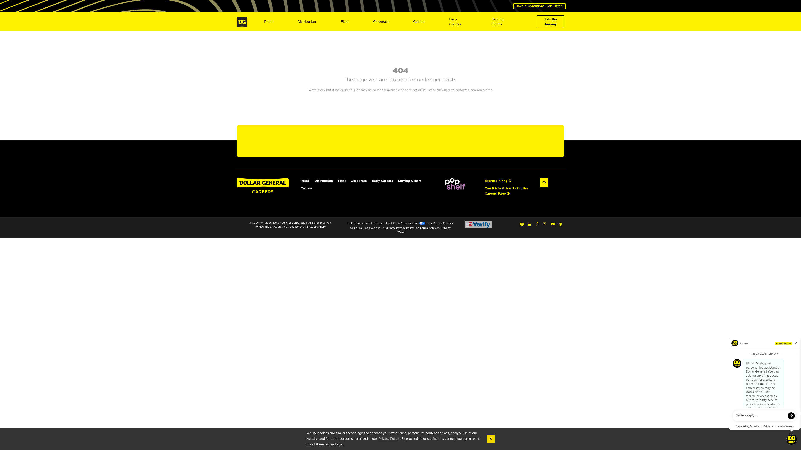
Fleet (345, 21)
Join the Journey (550, 22)
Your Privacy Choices (439, 223)
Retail (268, 21)
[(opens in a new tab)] (455, 183)
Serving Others (410, 180)
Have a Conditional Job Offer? (539, 6)
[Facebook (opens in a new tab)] (537, 224)
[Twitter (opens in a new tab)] (545, 224)
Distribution (307, 21)
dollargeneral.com (359, 223)
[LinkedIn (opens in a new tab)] (529, 224)
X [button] (491, 438)
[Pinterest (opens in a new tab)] (560, 224)
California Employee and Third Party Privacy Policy (382, 227)
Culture (418, 21)
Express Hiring (497, 180)
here (323, 226)
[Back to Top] (544, 182)
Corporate (381, 21)
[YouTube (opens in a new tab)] (553, 224)
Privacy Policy (389, 438)
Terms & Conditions (405, 223)
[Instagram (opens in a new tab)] (522, 224)
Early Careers (455, 22)
